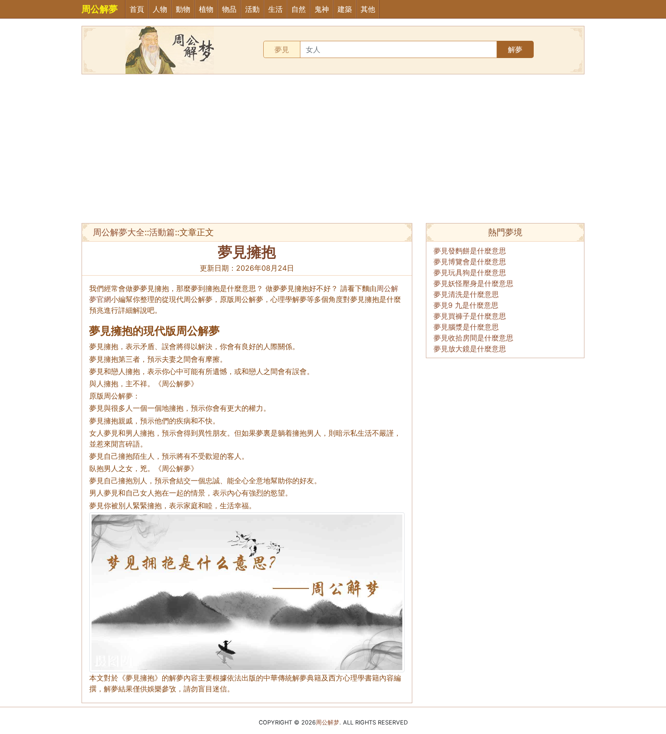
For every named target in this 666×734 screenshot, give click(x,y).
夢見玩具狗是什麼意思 (470, 272)
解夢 (515, 49)
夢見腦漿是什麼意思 (466, 326)
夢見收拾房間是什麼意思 (473, 337)
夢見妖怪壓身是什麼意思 (473, 283)
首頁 (137, 9)
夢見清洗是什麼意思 (466, 294)
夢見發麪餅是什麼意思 (470, 250)
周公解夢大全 (119, 232)
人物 (160, 9)
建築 (345, 9)
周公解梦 (327, 722)
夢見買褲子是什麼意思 (470, 316)
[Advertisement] (333, 148)
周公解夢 (100, 9)
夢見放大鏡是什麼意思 (470, 348)
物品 (229, 9)
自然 (298, 9)
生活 (275, 9)
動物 (183, 9)
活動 (252, 9)
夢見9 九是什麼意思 (466, 305)
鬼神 (321, 9)
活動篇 (162, 232)
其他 (368, 9)
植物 (206, 9)
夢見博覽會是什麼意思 (470, 261)
